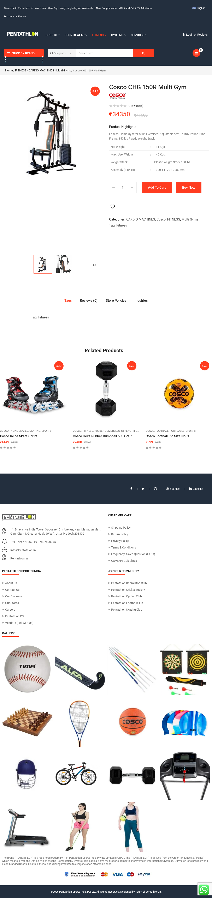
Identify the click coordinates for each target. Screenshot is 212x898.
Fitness (121, 225)
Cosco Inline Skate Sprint (18, 436)
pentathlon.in (19, 558)
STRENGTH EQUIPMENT (135, 430)
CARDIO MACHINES (41, 70)
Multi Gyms (63, 70)
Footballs (177, 430)
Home (9, 70)
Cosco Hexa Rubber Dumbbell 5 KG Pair (102, 436)
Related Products (104, 350)
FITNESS (20, 70)
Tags (68, 301)
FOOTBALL (162, 430)
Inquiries (141, 301)
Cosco (161, 219)
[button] (94, 265)
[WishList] (113, 203)
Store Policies (116, 301)
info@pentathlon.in (23, 550)
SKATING (34, 430)
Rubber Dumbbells (107, 430)
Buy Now (188, 187)
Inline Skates (19, 430)
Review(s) (136, 105)
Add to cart (157, 187)
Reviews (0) (89, 301)
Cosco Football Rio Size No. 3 (167, 436)
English (201, 8)
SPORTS (47, 430)
